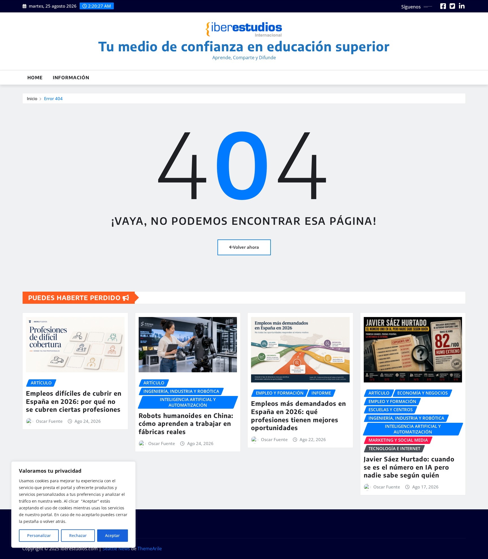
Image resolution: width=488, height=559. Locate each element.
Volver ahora (246, 247)
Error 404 (53, 98)
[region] (73, 504)
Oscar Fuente (49, 421)
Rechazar (78, 535)
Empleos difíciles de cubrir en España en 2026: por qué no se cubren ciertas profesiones (73, 401)
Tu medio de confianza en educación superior (244, 46)
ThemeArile (150, 548)
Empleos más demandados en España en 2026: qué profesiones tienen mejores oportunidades (298, 415)
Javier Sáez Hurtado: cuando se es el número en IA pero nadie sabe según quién (409, 467)
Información (71, 77)
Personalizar (39, 535)
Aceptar (112, 535)
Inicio (32, 98)
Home (35, 77)
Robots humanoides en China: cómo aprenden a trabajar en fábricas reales (186, 423)
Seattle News (116, 548)
